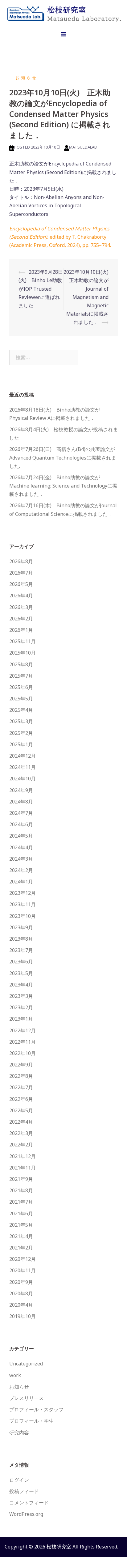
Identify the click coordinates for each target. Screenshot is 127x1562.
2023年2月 (21, 1007)
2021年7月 (21, 1201)
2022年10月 (22, 1053)
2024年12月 (22, 755)
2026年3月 (21, 607)
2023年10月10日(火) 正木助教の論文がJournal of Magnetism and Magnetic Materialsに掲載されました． (88, 297)
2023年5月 (21, 973)
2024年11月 (22, 767)
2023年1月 (21, 1018)
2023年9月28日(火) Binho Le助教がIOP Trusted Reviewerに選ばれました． (40, 289)
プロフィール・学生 (31, 1420)
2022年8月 (21, 1076)
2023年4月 (21, 984)
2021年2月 (21, 1247)
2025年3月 (21, 721)
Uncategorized (26, 1363)
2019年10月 (22, 1316)
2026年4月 (21, 595)
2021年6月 (21, 1213)
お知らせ (26, 77)
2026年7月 (21, 572)
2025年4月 (21, 710)
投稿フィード (24, 1491)
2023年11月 (22, 904)
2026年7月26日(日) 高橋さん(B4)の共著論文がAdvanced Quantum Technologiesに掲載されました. (62, 457)
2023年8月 (21, 938)
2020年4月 (21, 1304)
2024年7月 (21, 813)
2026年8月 (21, 561)
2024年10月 (22, 778)
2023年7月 (21, 950)
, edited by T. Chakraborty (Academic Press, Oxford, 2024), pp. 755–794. (60, 237)
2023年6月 (21, 961)
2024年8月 (21, 801)
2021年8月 (21, 1190)
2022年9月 (21, 1064)
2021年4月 (21, 1236)
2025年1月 (21, 744)
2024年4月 (21, 847)
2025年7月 (21, 675)
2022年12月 (22, 1030)
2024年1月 (21, 881)
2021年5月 (21, 1224)
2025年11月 (22, 641)
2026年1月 (21, 630)
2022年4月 (21, 1121)
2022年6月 (21, 1099)
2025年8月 (21, 664)
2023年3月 (21, 996)
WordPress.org (26, 1514)
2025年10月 (22, 652)
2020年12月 (22, 1259)
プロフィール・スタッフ (36, 1409)
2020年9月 (21, 1282)
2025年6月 (21, 687)
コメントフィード (29, 1502)
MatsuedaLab (83, 147)
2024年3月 (21, 858)
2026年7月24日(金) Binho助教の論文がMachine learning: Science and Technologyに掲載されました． (63, 485)
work (15, 1375)
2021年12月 (22, 1156)
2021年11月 (22, 1167)
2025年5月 (21, 698)
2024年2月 (21, 870)
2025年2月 (21, 733)
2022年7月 (21, 1087)
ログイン (19, 1479)
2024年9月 (21, 790)
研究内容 (19, 1432)
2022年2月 (21, 1144)
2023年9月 (21, 927)
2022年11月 (22, 1041)
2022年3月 (21, 1133)
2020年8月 (21, 1293)
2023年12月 (22, 893)
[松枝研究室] (63, 12)
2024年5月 (21, 835)
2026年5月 (21, 584)
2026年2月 (21, 618)
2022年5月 (21, 1110)
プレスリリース (26, 1398)
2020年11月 (22, 1270)
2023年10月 (22, 916)
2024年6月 (21, 824)
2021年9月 (21, 1179)
